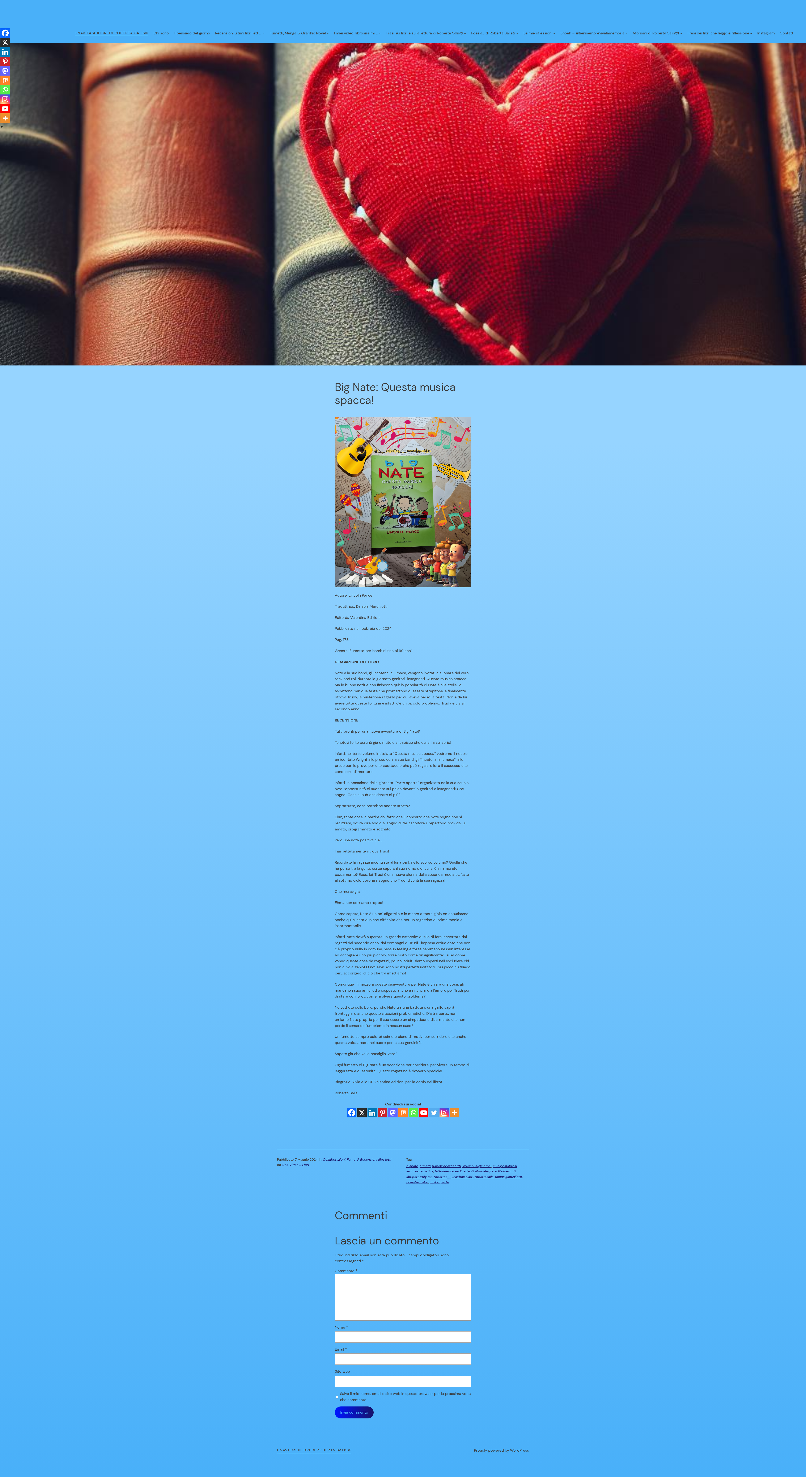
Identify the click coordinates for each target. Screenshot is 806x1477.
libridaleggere (486, 1171)
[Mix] (403, 1112)
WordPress (519, 1450)
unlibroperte (439, 1182)
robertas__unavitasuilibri (453, 1177)
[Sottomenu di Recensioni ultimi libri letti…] (263, 33)
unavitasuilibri (417, 1182)
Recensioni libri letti (375, 1159)
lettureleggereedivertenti (454, 1171)
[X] (362, 1112)
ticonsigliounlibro (508, 1177)
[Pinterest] (382, 1112)
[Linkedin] (372, 1112)
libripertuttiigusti (419, 1177)
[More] (454, 1112)
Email (341, 1349)
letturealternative (419, 1171)
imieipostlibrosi (505, 1166)
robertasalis (484, 1177)
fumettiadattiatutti (446, 1166)
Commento (346, 1270)
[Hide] (1, 126)
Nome (341, 1327)
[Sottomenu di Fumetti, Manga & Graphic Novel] (328, 33)
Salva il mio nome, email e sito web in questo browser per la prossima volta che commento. (405, 1396)
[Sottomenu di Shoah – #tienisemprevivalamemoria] (626, 33)
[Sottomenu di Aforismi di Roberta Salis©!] (681, 33)
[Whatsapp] (413, 1112)
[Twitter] (434, 1112)
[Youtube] (423, 1112)
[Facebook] (351, 1112)
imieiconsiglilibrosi (476, 1166)
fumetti (425, 1166)
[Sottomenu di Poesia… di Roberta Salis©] (517, 33)
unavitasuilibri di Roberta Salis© (112, 32)
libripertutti (507, 1171)
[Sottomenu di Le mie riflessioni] (554, 33)
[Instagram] (444, 1112)
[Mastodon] (393, 1112)
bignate (412, 1166)
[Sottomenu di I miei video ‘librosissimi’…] (379, 33)
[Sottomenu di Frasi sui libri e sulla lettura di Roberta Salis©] (465, 33)
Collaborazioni (334, 1159)
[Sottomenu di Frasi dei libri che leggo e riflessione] (751, 33)
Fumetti (353, 1159)
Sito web (342, 1371)
